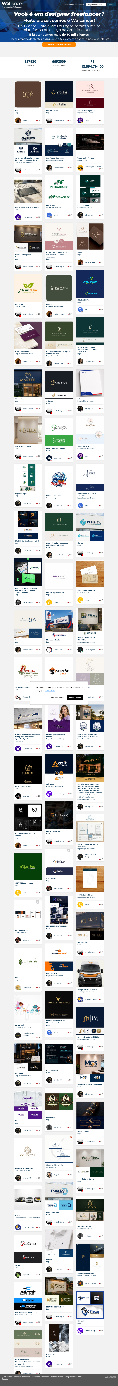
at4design (57, 458)
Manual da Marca (21, 932)
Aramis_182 (58, 1127)
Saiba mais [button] (50, 691)
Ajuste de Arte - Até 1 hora (55, 207)
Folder (48, 1072)
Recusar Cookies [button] (57, 697)
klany (87, 120)
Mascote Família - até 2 (23, 1027)
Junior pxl (26, 796)
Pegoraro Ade (27, 217)
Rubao (56, 215)
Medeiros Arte (27, 120)
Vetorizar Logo (51, 498)
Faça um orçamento (95, 4)
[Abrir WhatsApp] (5, 1380)
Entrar (111, 4)
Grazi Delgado (90, 650)
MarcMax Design (90, 1283)
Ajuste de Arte (51, 1167)
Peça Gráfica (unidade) (85, 401)
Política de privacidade (40, 1377)
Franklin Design (59, 794)
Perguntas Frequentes (73, 1377)
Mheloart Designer (29, 697)
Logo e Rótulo (20, 306)
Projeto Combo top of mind (86, 1276)
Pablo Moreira (27, 987)
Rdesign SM (89, 215)
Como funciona (57, 1377)
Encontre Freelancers (22, 1377)
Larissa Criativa (59, 168)
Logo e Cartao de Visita (85, 113)
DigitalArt (26, 1275)
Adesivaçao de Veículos (85, 992)
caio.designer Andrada (93, 167)
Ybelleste (88, 1236)
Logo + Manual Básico (53, 356)
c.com (87, 600)
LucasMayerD (58, 888)
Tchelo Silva (58, 650)
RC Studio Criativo (91, 999)
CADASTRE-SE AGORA (59, 44)
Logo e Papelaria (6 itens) (24, 162)
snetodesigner (59, 120)
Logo (17, 113)
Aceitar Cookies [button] (75, 697)
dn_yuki (56, 1175)
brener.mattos (28, 602)
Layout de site (82, 160)
